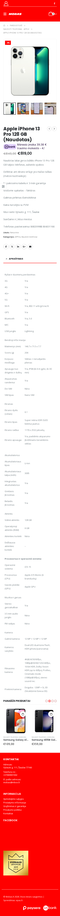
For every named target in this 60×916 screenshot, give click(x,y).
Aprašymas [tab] (16, 258)
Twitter (12, 246)
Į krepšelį (3, 714)
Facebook (6, 246)
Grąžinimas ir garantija (14, 806)
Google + (24, 246)
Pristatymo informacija (14, 802)
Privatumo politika (12, 809)
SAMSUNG (31, 737)
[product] (24, 721)
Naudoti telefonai (29, 237)
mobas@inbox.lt (11, 782)
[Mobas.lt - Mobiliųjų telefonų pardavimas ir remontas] (15, 14)
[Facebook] (54, 3)
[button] (7, 70)
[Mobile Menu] (6, 14)
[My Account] (6, 3)
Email (30, 246)
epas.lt (19, 900)
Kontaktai (8, 813)
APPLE (17, 237)
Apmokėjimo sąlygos (13, 798)
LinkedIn (18, 246)
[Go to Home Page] (4, 25)
